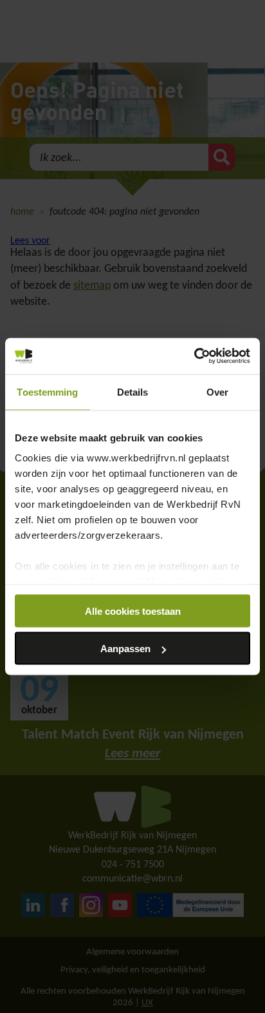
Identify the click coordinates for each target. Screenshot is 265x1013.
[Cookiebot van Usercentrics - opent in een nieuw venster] (194, 356)
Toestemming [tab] (47, 391)
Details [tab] (133, 391)
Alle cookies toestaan (133, 610)
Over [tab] (217, 391)
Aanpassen (125, 648)
